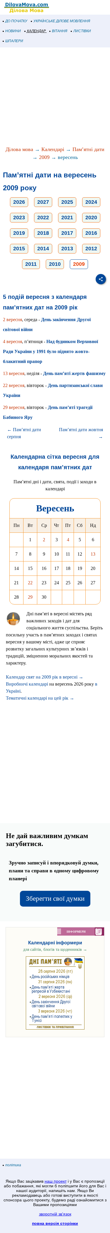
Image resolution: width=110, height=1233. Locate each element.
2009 (44, 157)
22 (30, 582)
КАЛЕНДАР (36, 31)
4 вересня (12, 341)
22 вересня (13, 385)
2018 (43, 233)
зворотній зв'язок (55, 1214)
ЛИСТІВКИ (82, 31)
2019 (19, 233)
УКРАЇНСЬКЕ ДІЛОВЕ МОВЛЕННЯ (62, 21)
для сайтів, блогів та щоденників (55, 949)
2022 (43, 217)
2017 (67, 233)
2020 (91, 217)
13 (93, 554)
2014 (43, 248)
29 (30, 597)
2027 (43, 202)
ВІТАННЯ (59, 31)
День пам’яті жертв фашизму (74, 373)
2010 (55, 264)
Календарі (52, 149)
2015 (19, 248)
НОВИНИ (13, 31)
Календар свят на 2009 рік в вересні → (44, 676)
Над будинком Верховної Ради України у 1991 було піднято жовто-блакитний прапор (50, 351)
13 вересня (13, 373)
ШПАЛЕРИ (14, 41)
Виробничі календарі (27, 683)
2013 (67, 248)
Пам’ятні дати (88, 149)
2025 (67, 202)
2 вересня (12, 319)
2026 (19, 202)
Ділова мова (19, 149)
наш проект (56, 1181)
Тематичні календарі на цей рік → (40, 698)
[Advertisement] (55, 97)
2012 (91, 248)
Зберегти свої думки (55, 898)
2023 (19, 217)
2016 (91, 233)
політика (13, 1165)
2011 (31, 264)
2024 (91, 202)
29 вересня (13, 407)
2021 (67, 217)
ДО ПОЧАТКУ (16, 21)
